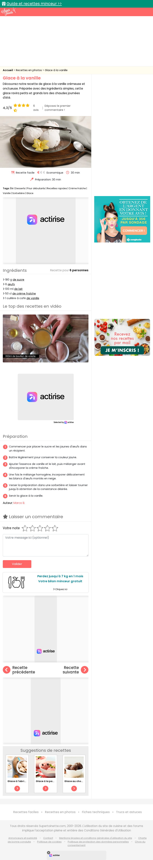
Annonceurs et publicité (22, 838)
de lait (18, 289)
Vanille (7, 193)
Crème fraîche (77, 188)
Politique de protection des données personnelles (98, 841)
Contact (48, 838)
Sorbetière (18, 193)
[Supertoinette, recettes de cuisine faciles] (8, 11)
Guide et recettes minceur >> (34, 3)
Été (11, 188)
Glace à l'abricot (18, 781)
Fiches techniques (96, 812)
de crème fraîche (24, 293)
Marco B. (19, 503)
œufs (11, 284)
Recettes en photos (29, 70)
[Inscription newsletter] (122, 337)
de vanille (32, 298)
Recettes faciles (26, 812)
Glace (29, 193)
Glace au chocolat (76, 781)
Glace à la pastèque (48, 781)
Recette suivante (71, 670)
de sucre (18, 279)
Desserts (20, 188)
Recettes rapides (57, 188)
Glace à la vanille (56, 70)
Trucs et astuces (129, 812)
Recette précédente (23, 670)
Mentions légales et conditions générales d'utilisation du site (95, 838)
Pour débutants (36, 188)
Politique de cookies (49, 841)
